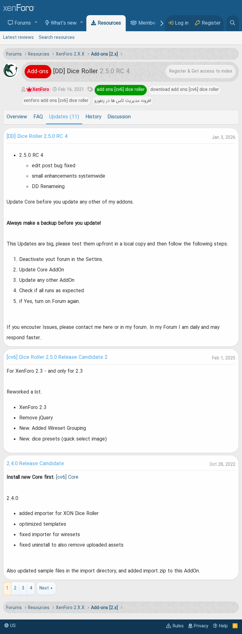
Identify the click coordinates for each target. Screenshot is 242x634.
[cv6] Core (67, 477)
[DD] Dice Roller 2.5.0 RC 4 (37, 137)
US (12, 625)
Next (44, 588)
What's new (64, 23)
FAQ (38, 117)
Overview (17, 117)
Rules (178, 626)
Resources (109, 23)
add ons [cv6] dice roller (121, 89)
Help (223, 626)
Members (148, 23)
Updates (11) (64, 117)
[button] (36, 23)
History (93, 117)
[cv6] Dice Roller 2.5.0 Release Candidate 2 (57, 357)
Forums (22, 23)
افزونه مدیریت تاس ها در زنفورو (122, 100)
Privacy (201, 626)
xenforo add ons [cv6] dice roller (56, 100)
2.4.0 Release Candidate (35, 464)
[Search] (232, 23)
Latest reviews (18, 37)
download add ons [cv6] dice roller (184, 89)
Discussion (119, 117)
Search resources (57, 37)
